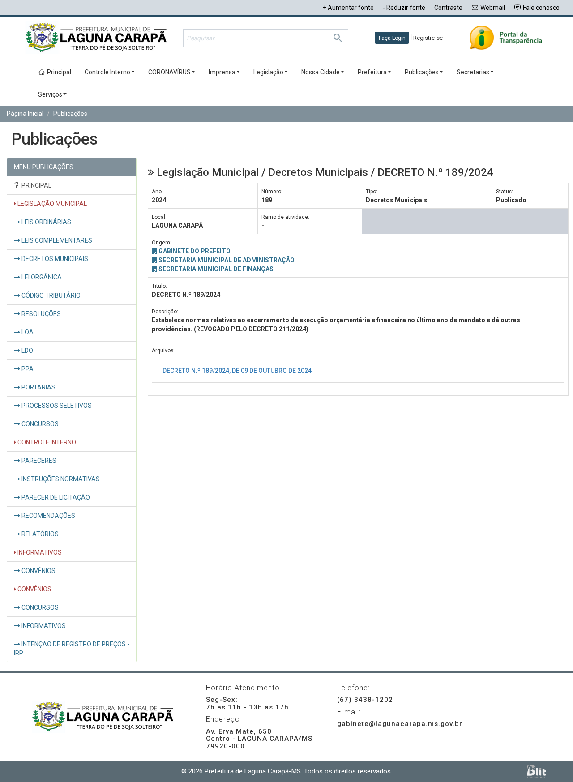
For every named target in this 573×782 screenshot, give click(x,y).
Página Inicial (25, 113)
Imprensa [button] (222, 72)
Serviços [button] (50, 94)
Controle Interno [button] (107, 72)
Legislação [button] (268, 72)
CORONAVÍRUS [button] (169, 72)
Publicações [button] (422, 72)
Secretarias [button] (473, 72)
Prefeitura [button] (372, 72)
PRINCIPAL (35, 185)
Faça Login (392, 38)
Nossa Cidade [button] (320, 72)
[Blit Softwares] (536, 771)
